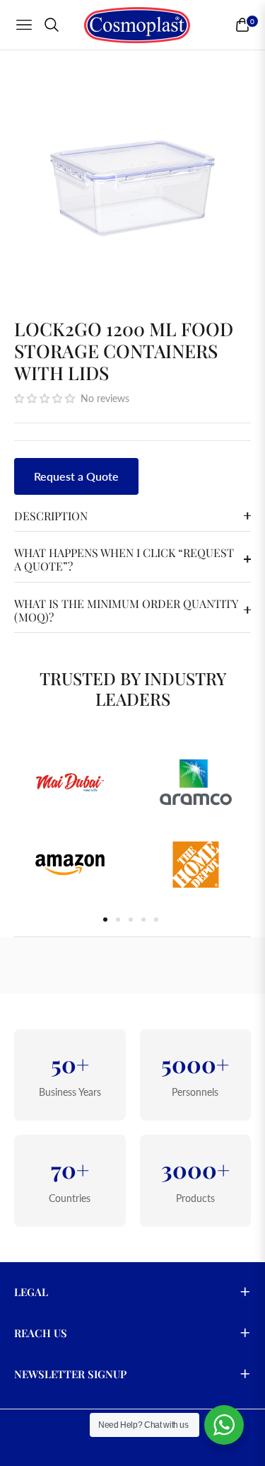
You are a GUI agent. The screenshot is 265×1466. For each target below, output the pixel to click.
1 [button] (105, 919)
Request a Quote (76, 476)
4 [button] (143, 919)
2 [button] (118, 919)
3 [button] (131, 919)
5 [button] (156, 919)
